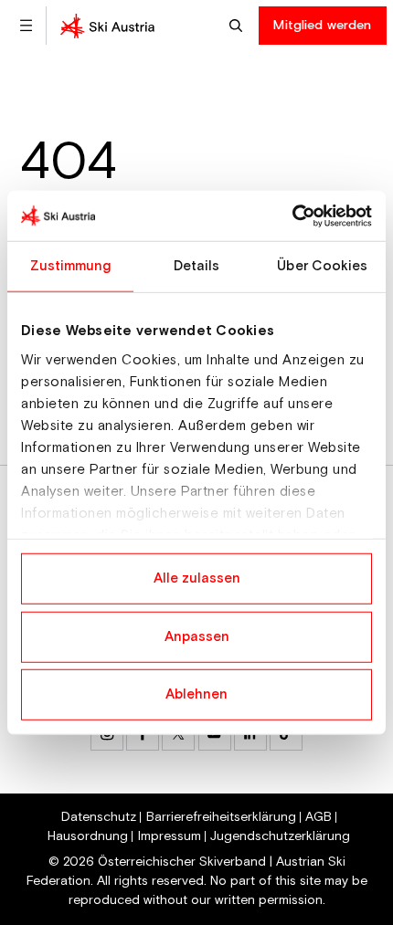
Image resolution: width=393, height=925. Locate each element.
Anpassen (197, 636)
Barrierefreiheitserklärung (221, 817)
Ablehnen (196, 694)
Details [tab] (197, 266)
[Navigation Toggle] (26, 25)
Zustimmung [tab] (71, 266)
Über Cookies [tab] (322, 266)
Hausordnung (88, 836)
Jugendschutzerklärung (280, 836)
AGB (318, 817)
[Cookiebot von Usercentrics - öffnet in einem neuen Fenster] (292, 215)
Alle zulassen (197, 578)
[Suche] (238, 25)
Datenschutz (98, 817)
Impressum (169, 836)
